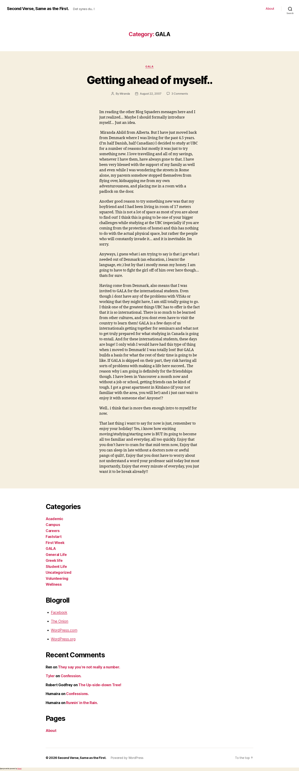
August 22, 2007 (150, 93)
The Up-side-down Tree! (99, 685)
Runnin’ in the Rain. (82, 703)
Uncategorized (58, 572)
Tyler (50, 676)
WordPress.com (64, 630)
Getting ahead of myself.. (149, 80)
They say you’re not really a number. (89, 667)
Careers (53, 531)
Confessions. (77, 694)
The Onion (59, 621)
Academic (54, 519)
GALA (149, 66)
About (270, 8)
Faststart (54, 536)
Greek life (54, 560)
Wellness (54, 584)
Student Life (56, 566)
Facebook (59, 612)
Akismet (19, 768)
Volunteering (57, 578)
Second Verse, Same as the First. (38, 9)
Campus (53, 525)
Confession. (71, 676)
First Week (55, 543)
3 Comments (179, 93)
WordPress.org (63, 639)
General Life (56, 554)
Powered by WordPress (127, 758)
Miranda (125, 93)
